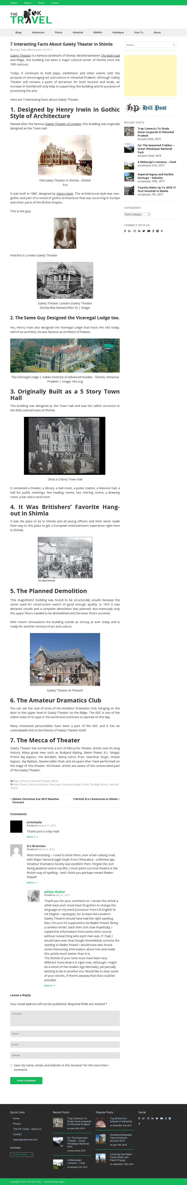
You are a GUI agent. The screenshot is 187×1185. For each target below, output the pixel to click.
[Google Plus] (129, 231)
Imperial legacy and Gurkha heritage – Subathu (155, 176)
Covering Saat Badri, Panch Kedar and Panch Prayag (121, 1157)
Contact (54, 2)
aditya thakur (54, 892)
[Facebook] (125, 231)
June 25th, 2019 (151, 139)
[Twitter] (143, 231)
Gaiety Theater (20, 55)
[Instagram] (135, 231)
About (157, 32)
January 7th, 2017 (152, 194)
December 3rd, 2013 (122, 1125)
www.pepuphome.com (25, 1139)
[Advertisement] (150, 75)
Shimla (54, 781)
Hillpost (13, 2)
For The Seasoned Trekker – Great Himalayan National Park (156, 148)
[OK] (153, 231)
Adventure (38, 32)
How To (138, 32)
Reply (31, 836)
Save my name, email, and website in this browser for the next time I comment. (61, 1067)
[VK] (157, 231)
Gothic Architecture (38, 784)
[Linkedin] (139, 231)
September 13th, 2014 (123, 1164)
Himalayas (118, 32)
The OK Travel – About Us (27, 1129)
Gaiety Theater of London (63, 124)
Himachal (78, 32)
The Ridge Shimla (98, 784)
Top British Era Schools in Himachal (121, 1120)
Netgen (27, 2)
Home (16, 1118)
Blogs (18, 32)
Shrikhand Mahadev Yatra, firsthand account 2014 (121, 1137)
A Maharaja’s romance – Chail (157, 162)
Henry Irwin (65, 194)
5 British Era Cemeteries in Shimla (95, 799)
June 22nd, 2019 (151, 155)
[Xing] (162, 231)
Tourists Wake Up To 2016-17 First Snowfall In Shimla (157, 189)
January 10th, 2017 (153, 181)
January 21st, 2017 (153, 165)
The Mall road (110, 55)
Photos (41, 2)
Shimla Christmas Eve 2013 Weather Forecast (35, 800)
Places (58, 32)
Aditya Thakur (21, 49)
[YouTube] (148, 231)
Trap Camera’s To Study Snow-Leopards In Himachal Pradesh (156, 132)
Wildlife (98, 32)
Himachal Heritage (40, 781)
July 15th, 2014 (120, 1144)
